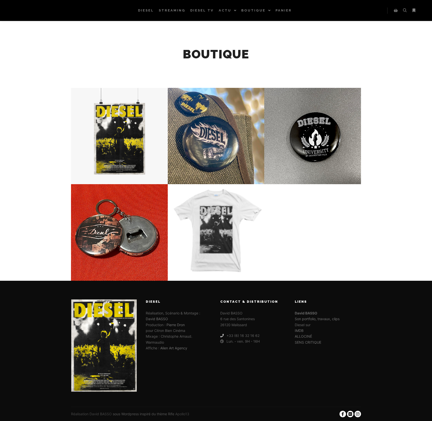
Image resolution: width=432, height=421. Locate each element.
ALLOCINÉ (303, 336)
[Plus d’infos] (413, 10)
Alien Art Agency (173, 348)
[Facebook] (343, 414)
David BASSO (157, 319)
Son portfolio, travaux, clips (317, 319)
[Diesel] (26, 10)
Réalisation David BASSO (91, 414)
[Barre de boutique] (395, 10)
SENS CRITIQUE (308, 342)
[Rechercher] (404, 10)
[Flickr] (350, 414)
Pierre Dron (175, 325)
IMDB (299, 330)
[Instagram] (357, 414)
